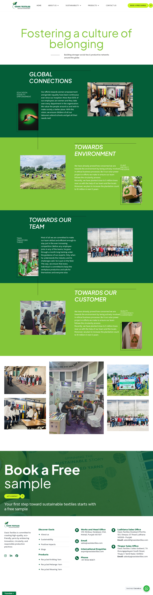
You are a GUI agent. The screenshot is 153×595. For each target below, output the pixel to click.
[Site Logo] (21, 5)
